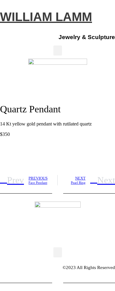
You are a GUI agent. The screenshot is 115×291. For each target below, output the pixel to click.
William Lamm (46, 17)
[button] (57, 50)
